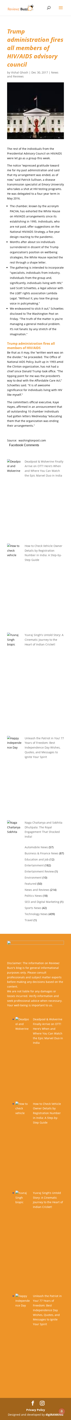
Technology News (36, 914)
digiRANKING (54, 1414)
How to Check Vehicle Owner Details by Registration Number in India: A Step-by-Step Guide (47, 1113)
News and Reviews (37, 890)
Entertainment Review (39, 871)
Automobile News (36, 847)
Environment (33, 877)
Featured (30, 884)
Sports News (33, 908)
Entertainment (34, 865)
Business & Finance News (41, 853)
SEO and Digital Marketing (42, 902)
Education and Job (37, 859)
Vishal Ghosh (19, 72)
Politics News (33, 896)
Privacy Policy (35, 1410)
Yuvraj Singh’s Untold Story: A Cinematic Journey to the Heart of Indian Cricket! (44, 639)
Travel (29, 920)
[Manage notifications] (62, 1411)
